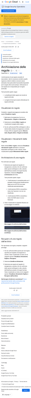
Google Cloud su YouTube (7, 373)
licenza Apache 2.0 (10, 304)
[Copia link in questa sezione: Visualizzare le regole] (21, 108)
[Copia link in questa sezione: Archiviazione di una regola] (26, 158)
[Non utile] (18, 47)
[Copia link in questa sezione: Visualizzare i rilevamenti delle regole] (8, 142)
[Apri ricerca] (20, 2)
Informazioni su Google (7, 381)
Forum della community (7, 333)
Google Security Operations (14, 7)
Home (2, 41)
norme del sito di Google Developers (9, 306)
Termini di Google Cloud (8, 384)
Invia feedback (7, 50)
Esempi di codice (5, 353)
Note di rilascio (5, 338)
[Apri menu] (2, 2)
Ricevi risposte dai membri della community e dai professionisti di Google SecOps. (14, 281)
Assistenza (4, 336)
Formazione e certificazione (8, 358)
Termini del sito (23, 381)
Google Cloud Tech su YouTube (9, 375)
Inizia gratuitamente (8, 11)
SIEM (21, 73)
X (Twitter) (4, 370)
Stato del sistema (5, 341)
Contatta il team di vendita (7, 326)
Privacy (16, 381)
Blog (2, 365)
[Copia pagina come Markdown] (16, 70)
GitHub (3, 348)
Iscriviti (26, 390)
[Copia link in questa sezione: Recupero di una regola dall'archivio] (13, 242)
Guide (19, 43)
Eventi (2, 368)
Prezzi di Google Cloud (6, 321)
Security (17, 41)
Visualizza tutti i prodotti (7, 318)
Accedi (27, 2)
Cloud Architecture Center (7, 355)
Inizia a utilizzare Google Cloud (9, 350)
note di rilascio (20, 22)
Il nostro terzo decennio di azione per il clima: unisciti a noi (16, 386)
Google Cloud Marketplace (7, 323)
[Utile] (16, 47)
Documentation (9, 41)
